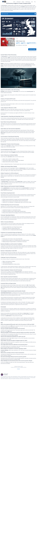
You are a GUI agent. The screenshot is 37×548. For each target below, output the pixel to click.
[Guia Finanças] (4, 2)
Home (14, 1)
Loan (32, 1)
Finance (23, 1)
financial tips (27, 1)
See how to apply (32, 49)
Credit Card (19, 1)
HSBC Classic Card (4, 13)
